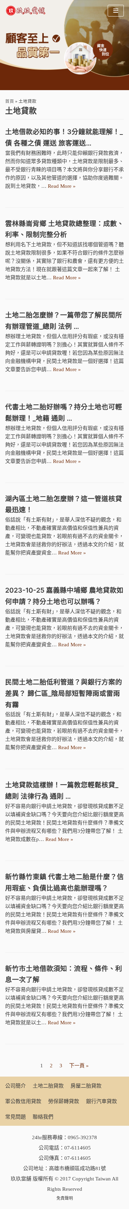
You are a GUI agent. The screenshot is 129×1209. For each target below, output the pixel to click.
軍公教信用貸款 (23, 1101)
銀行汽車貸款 (101, 1101)
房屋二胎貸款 (86, 1086)
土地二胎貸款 (48, 1086)
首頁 (9, 101)
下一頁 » (79, 1065)
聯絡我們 (43, 1117)
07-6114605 (77, 1148)
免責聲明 (64, 1198)
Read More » (62, 186)
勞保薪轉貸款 (63, 1101)
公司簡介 (15, 1086)
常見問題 (15, 1117)
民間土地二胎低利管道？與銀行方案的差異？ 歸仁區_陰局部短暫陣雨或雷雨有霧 (63, 693)
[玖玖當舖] (27, 11)
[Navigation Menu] (116, 11)
